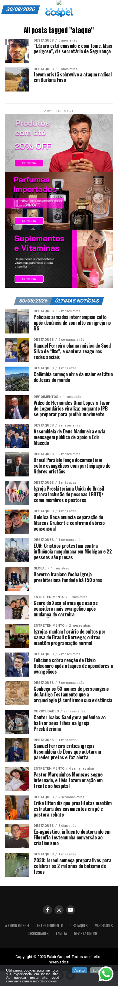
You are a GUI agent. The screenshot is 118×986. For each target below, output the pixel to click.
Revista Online (85, 933)
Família (61, 933)
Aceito (79, 970)
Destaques (79, 926)
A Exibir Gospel (17, 926)
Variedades (104, 926)
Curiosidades (38, 933)
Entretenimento (50, 926)
